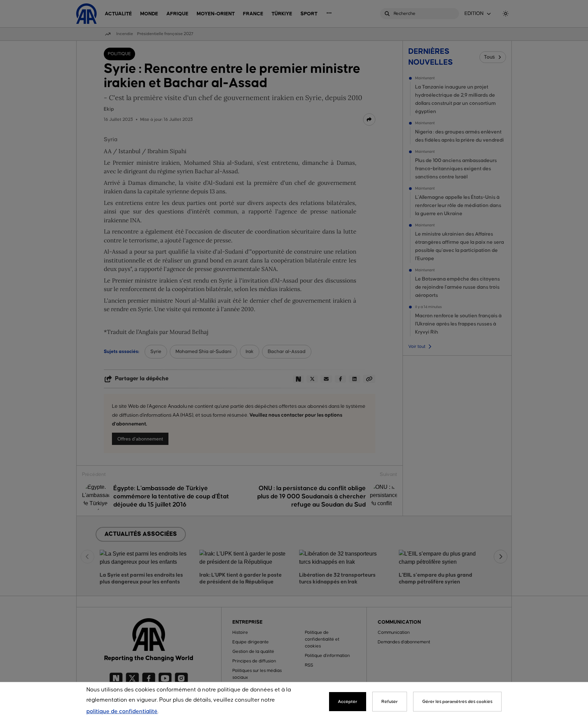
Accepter (347, 701)
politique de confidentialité (122, 712)
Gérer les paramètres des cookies (457, 701)
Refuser (389, 701)
